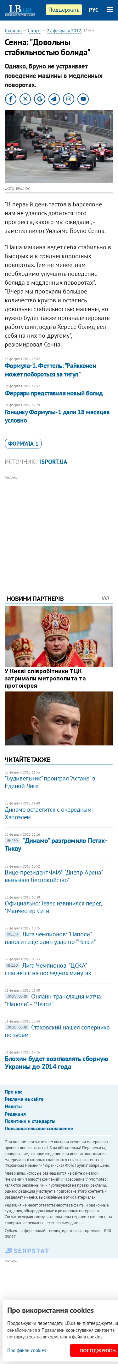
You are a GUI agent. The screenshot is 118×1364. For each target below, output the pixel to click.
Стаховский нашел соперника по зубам (57, 1031)
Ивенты (13, 1106)
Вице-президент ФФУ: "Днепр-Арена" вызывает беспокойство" (54, 876)
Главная (13, 30)
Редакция (15, 1114)
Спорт (34, 30)
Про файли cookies (26, 1350)
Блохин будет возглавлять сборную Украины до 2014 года (56, 1062)
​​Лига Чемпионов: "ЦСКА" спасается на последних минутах (48, 969)
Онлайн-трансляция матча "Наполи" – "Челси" (53, 1000)
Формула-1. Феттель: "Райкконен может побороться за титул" (50, 369)
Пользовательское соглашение (39, 1128)
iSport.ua (53, 462)
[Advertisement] (59, 526)
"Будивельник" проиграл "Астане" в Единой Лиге (50, 782)
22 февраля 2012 (64, 30)
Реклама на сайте (24, 1099)
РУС (93, 9)
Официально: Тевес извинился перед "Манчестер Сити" (53, 907)
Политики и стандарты (30, 1121)
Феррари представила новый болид (54, 393)
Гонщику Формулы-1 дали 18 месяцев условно (57, 416)
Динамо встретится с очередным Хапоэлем (48, 813)
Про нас (13, 1091)
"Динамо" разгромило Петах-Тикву (56, 844)
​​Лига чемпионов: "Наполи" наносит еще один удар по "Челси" (50, 938)
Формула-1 (23, 443)
